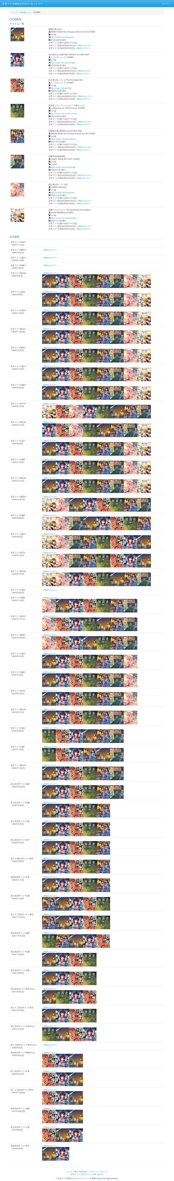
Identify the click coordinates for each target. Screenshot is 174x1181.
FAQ (75, 1171)
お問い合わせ (97, 1174)
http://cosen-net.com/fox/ (61, 88)
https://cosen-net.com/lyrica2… (63, 139)
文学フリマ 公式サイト (80, 1174)
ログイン (166, 3)
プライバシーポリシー (98, 1171)
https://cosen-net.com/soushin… (64, 218)
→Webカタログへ (84, 45)
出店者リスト (25, 12)
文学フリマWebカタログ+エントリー (22, 3)
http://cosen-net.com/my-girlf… (63, 62)
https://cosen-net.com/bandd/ (63, 167)
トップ (14, 12)
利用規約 (83, 1171)
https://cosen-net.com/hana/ (62, 192)
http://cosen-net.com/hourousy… (64, 113)
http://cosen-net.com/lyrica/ (62, 37)
